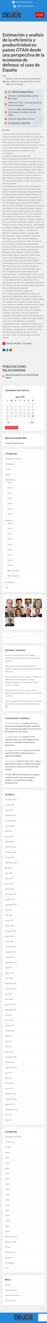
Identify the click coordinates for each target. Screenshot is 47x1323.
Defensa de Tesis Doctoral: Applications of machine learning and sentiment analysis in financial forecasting (23, 669)
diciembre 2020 (10, 931)
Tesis (7, 588)
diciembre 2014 (10, 1094)
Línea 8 (10, 560)
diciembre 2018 (10, 983)
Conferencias (10, 464)
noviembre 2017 (10, 1005)
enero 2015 (9, 1089)
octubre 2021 (9, 899)
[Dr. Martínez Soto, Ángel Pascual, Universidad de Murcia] (9, 612)
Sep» (32, 422)
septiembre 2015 (11, 1068)
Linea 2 (10, 529)
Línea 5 (10, 498)
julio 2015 (8, 1073)
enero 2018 (9, 999)
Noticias (8, 475)
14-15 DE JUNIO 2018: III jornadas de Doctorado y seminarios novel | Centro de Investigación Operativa (22, 777)
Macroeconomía (13, 571)
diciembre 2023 (10, 815)
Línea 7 (10, 509)
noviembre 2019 (10, 952)
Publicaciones (10, 480)
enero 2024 (9, 810)
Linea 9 (10, 565)
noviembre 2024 (10, 800)
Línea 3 (10, 493)
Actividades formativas (13, 459)
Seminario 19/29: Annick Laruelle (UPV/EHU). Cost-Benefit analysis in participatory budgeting (22, 753)
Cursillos (8, 469)
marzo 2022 (9, 884)
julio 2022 (8, 868)
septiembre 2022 (11, 863)
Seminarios (9, 521)
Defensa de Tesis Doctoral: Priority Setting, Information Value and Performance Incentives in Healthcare (22, 658)
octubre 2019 (9, 957)
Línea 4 (10, 539)
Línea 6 (10, 504)
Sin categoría (9, 582)
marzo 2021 (9, 920)
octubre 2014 (9, 1104)
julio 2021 (8, 910)
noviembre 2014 (10, 1099)
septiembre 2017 (11, 1010)
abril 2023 (8, 831)
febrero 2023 (9, 842)
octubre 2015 (9, 1062)
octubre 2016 (9, 1031)
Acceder (8, 1285)
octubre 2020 (9, 936)
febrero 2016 (9, 1052)
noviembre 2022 (10, 852)
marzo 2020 (9, 941)
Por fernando (27, 343)
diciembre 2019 (10, 947)
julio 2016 (8, 1036)
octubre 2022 (9, 857)
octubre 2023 (9, 826)
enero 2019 (9, 978)
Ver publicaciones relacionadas (19, 123)
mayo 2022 (9, 878)
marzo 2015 (9, 1083)
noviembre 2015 (10, 1057)
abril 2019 (8, 968)
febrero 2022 (9, 889)
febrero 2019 (9, 973)
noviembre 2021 (10, 894)
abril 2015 (8, 1078)
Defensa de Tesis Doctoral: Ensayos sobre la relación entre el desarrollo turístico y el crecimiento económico (23, 693)
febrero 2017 (9, 1026)
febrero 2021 (9, 926)
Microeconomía (13, 576)
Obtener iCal (11, 427)
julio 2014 (8, 1115)
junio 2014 (8, 1120)
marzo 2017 (9, 1020)
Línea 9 (10, 514)
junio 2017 (8, 1015)
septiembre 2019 (11, 962)
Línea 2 (10, 488)
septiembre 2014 (11, 1110)
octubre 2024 (9, 805)
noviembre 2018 (10, 989)
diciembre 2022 (10, 847)
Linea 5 (10, 544)
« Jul (8, 422)
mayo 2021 (9, 915)
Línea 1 (10, 483)
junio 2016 (8, 1041)
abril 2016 (8, 1047)
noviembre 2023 (10, 821)
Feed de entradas (11, 1290)
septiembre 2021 (11, 905)
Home (4, 76)
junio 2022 (8, 873)
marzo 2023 (9, 836)
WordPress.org (10, 1301)
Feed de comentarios (12, 1295)
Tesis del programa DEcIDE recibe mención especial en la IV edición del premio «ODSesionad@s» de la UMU (23, 704)
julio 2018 (8, 994)
